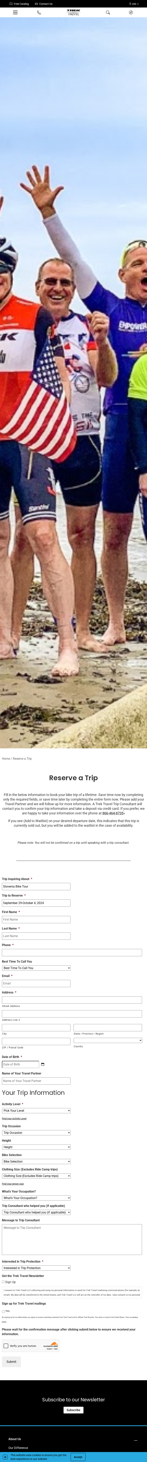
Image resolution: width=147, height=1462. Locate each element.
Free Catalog (21, 3)
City (4, 1033)
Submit (11, 1362)
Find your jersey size (13, 1183)
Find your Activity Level (14, 1118)
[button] (5, 1457)
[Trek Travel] (73, 12)
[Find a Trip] (131, 12)
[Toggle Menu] (16, 12)
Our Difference (18, 1448)
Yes (7, 1310)
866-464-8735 (112, 813)
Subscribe (73, 1410)
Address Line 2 (11, 1019)
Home (6, 758)
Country (78, 1046)
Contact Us (45, 3)
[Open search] (108, 12)
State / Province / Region (89, 1033)
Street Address (11, 1006)
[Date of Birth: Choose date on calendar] (43, 1064)
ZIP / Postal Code (12, 1047)
